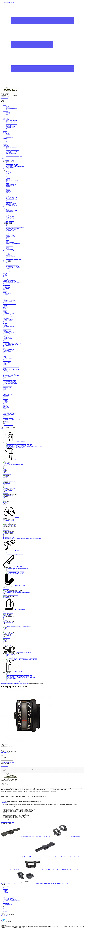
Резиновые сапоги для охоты (9, 495)
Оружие (5, 325)
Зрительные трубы (7, 523)
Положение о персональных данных (14, 128)
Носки (4, 485)
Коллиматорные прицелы (9, 525)
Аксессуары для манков (8, 626)
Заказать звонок (4, 98)
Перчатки (5, 493)
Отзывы (7, 786)
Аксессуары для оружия (8, 279)
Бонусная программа (10, 127)
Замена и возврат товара (11, 108)
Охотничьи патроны (7, 340)
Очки (4, 628)
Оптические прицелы (8, 532)
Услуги (4, 105)
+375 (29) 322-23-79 (5, 96)
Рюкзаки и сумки (7, 635)
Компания (5, 111)
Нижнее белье (6, 483)
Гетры (4, 464)
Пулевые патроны (26, 592)
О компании (6, 886)
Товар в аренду (9, 109)
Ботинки (5, 469)
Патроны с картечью (17, 592)
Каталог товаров (8, 683)
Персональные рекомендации (7, 822)
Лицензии (8, 113)
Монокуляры (6, 530)
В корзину (3, 762)
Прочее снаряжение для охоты (10, 633)
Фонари (5, 642)
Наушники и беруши (8, 622)
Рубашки (5, 497)
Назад (7, 162)
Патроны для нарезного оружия (10, 595)
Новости (8, 114)
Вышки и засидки (7, 615)
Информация (6, 119)
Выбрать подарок (4, 766)
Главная (2, 683)
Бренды (5, 117)
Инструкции (9, 125)
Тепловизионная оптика (8, 537)
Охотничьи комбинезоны (9, 488)
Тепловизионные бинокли (9, 538)
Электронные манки (26, 626)
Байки (4, 466)
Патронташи (6, 589)
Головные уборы (7, 474)
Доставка (8, 112)
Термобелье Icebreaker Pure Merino (11, 369)
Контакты (5, 118)
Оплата (7, 106)
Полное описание (5, 752)
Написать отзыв (4, 802)
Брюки (4, 471)
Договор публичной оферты (12, 122)
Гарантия (8, 107)
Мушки (5, 620)
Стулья (4, 640)
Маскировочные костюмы (9, 481)
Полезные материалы (11, 121)
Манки (4, 625)
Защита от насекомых (8, 617)
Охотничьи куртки (7, 490)
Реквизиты (8, 115)
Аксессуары (6, 463)
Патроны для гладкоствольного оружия (12, 591)
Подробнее (3, 785)
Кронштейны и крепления (9, 527)
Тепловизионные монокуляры (22, 538)
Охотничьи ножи (7, 331)
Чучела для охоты (7, 645)
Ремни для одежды (15, 464)
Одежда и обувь (6, 287)
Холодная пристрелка (8, 597)
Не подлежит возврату (11, 126)
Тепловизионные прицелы (35, 538)
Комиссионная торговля (11, 124)
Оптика (5, 312)
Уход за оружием (7, 378)
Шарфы (21, 464)
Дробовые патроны (7, 592)
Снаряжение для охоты (8, 349)
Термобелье (5, 502)
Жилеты (5, 478)
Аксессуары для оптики (8, 520)
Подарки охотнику (7, 630)
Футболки (5, 504)
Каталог (5, 103)
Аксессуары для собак (8, 613)
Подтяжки (8, 464)
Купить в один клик (10, 762)
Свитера (5, 500)
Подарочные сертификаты (12, 120)
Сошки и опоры (6, 638)
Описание (3, 786)
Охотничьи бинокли (7, 534)
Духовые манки (17, 626)
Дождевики (5, 476)
